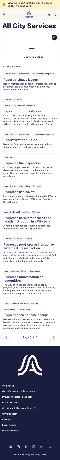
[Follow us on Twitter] (26, 447)
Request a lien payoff (19, 192)
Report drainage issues (20, 80)
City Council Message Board (17, 408)
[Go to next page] (54, 337)
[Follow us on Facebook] (10, 447)
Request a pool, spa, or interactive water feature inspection (28, 246)
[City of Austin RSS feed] (49, 447)
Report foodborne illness (22, 111)
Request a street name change (26, 315)
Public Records (10, 402)
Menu (4, 14)
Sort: (28, 57)
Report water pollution (20, 140)
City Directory (9, 414)
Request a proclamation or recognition (23, 278)
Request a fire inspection (22, 163)
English (49, 15)
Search (55, 15)
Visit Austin (8, 385)
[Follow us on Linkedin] (34, 447)
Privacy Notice (10, 431)
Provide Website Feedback (17, 397)
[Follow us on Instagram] (18, 447)
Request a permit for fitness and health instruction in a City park (27, 219)
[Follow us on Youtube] (41, 447)
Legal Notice (9, 425)
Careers (6, 419)
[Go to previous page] (6, 337)
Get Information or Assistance (18, 391)
